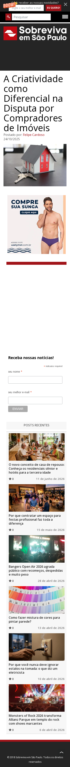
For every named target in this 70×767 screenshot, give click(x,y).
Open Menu (65, 16)
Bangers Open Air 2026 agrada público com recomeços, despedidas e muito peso (36, 570)
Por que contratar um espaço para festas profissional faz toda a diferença (35, 519)
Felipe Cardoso (34, 135)
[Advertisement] (35, 302)
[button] (35, 6)
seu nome (15, 372)
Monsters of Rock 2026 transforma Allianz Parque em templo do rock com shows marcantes (35, 719)
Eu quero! (53, 7)
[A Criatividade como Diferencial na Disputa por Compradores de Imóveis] (35, 165)
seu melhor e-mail (20, 393)
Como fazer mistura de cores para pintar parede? (34, 619)
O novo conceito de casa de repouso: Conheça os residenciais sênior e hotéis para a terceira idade (37, 468)
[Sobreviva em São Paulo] (35, 33)
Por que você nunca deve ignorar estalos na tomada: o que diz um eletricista (34, 668)
